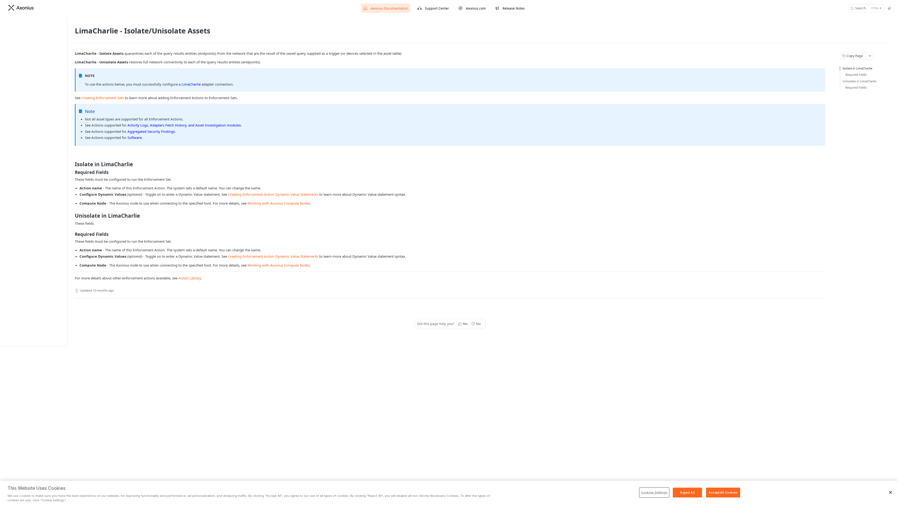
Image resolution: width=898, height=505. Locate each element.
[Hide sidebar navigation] (66, 181)
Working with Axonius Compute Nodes (278, 203)
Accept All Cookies (723, 492)
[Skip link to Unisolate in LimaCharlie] (72, 215)
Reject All (687, 492)
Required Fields (856, 74)
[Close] (890, 492)
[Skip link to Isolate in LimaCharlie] (72, 164)
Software (134, 137)
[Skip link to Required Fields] (72, 172)
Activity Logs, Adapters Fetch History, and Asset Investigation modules (184, 125)
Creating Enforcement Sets (102, 97)
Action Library (189, 278)
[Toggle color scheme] (889, 8)
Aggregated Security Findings (151, 131)
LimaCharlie (191, 84)
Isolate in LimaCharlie (857, 68)
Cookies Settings (654, 492)
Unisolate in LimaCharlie (859, 81)
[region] (449, 493)
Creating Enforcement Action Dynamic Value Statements (273, 194)
